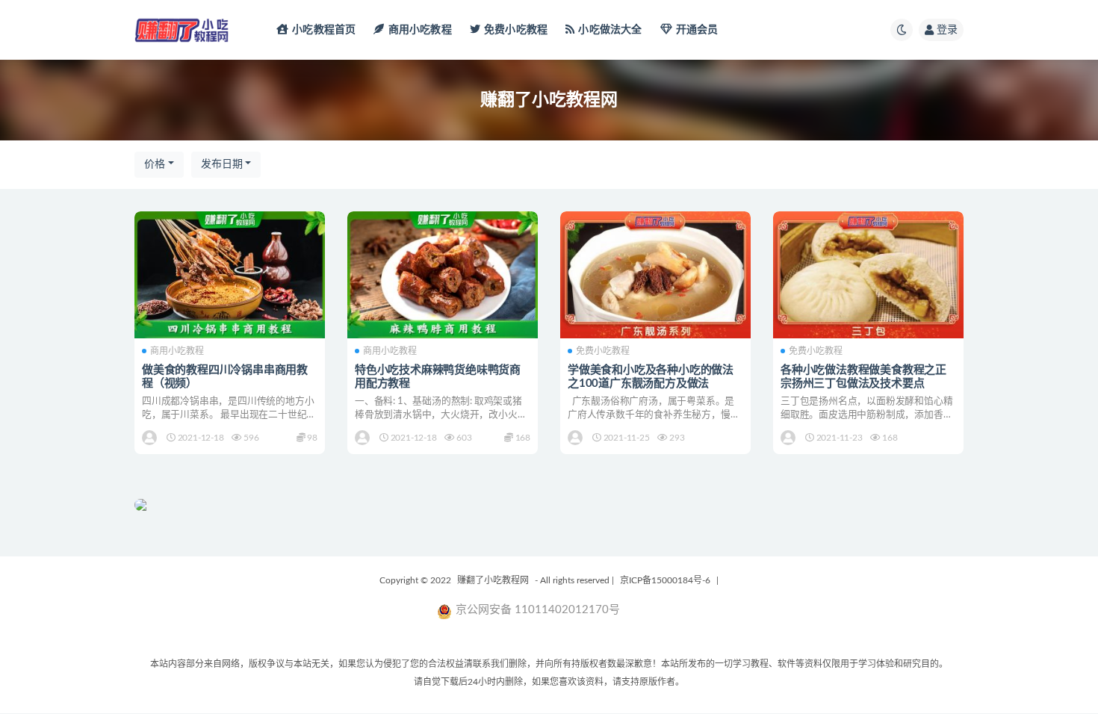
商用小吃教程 (419, 30)
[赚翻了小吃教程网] (150, 437)
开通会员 (697, 30)
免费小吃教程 (516, 30)
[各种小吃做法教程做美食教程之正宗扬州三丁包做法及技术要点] (868, 274)
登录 (947, 30)
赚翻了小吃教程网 (493, 580)
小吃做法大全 (610, 30)
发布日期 (222, 164)
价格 (154, 164)
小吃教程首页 (324, 30)
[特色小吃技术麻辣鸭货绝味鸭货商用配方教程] (442, 274)
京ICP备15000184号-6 (665, 580)
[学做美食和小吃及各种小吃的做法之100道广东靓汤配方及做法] (655, 274)
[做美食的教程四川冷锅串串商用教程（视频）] (229, 274)
